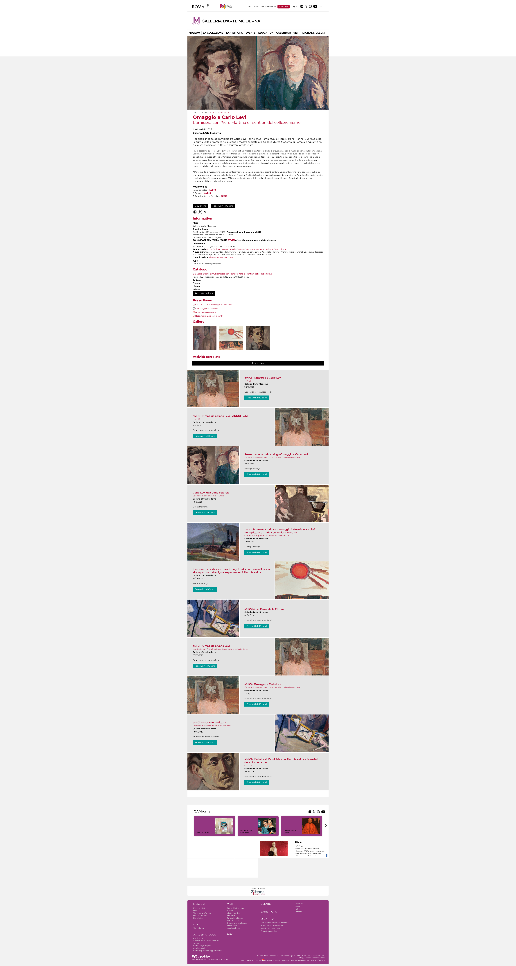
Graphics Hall (199, 948)
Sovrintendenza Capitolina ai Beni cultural (265, 249)
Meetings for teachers (270, 928)
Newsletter (198, 918)
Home (195, 112)
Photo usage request (202, 945)
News (297, 906)
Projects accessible (269, 931)
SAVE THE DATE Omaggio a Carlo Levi (213, 305)
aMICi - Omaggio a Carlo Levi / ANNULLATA (220, 416)
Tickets (230, 911)
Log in (294, 7)
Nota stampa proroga (205, 312)
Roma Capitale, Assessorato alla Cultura (225, 249)
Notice (297, 909)
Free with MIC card (223, 206)
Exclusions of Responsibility (282, 960)
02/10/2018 (310, 851)
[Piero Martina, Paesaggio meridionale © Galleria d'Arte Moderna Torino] (231, 338)
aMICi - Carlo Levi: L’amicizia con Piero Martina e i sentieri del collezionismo (281, 761)
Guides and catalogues (237, 923)
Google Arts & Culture (290, 831)
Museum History (200, 908)
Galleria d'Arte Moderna (231, 21)
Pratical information (236, 908)
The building (199, 928)
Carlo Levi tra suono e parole (211, 492)
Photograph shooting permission (207, 950)
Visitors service (233, 913)
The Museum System (202, 913)
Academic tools (204, 934)
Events (250, 32)
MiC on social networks (246, 831)
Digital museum (313, 32)
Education (266, 32)
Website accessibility (309, 960)
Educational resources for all (273, 925)
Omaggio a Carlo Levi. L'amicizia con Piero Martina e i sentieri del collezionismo (232, 274)
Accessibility (232, 925)
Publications (198, 938)
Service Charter (200, 916)
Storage (196, 943)
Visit (296, 32)
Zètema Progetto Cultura (221, 257)
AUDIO (212, 190)
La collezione (213, 32)
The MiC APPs (203, 833)
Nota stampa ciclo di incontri (209, 316)
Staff (195, 911)
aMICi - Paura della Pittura (209, 722)
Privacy (267, 960)
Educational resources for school (275, 923)
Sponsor (298, 912)
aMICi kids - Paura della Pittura (264, 609)
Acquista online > (204, 293)
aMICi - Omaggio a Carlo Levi (263, 377)
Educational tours (235, 918)
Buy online (200, 206)
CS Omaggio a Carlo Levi (207, 308)
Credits (297, 960)
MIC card (231, 916)
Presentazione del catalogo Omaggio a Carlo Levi (276, 454)
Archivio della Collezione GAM (206, 941)
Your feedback (233, 928)
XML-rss (322, 960)
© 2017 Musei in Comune (251, 960)
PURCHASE (284, 7)
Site (195, 924)
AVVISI (231, 240)
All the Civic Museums (263, 7)
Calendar (283, 32)
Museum (194, 32)
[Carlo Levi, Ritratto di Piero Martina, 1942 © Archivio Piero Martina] (258, 342)
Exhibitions (234, 32)
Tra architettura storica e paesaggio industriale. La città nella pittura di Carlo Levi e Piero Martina (280, 531)
